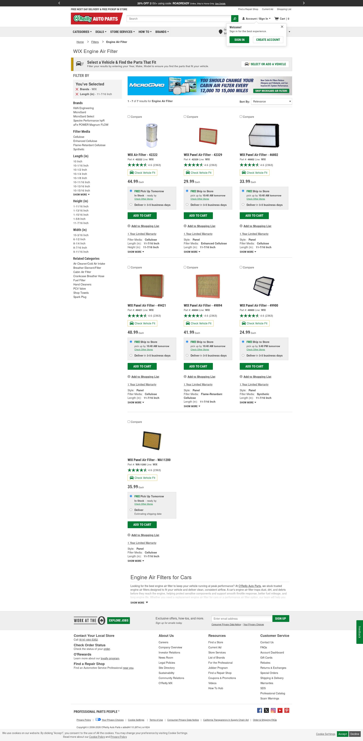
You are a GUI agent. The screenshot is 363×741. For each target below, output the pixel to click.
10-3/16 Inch (80, 235)
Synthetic (78, 149)
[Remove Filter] (77, 89)
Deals (99, 32)
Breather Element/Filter (87, 268)
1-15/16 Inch (80, 214)
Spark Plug (79, 297)
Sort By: (245, 101)
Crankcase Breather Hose (88, 276)
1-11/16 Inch (80, 206)
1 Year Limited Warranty (142, 234)
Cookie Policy (97, 736)
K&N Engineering (83, 108)
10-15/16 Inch (81, 190)
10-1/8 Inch (80, 178)
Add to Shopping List (145, 226)
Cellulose (78, 137)
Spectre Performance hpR (89, 120)
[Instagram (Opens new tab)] (273, 710)
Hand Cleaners (82, 284)
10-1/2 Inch (80, 169)
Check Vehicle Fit (145, 172)
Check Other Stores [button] (143, 198)
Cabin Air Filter (82, 272)
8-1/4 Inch (79, 243)
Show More (135, 251)
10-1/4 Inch (80, 174)
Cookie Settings (325, 734)
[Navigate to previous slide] (59, 3)
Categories (80, 32)
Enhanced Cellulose (85, 141)
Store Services (120, 32)
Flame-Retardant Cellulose (89, 145)
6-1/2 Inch (79, 239)
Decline (355, 734)
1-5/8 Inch (79, 219)
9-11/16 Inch (80, 251)
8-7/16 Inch (80, 247)
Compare (136, 117)
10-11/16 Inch (81, 182)
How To (143, 32)
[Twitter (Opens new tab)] (266, 710)
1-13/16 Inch (80, 210)
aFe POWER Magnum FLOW (90, 124)
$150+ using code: (181, 3)
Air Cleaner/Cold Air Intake (89, 263)
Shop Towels (81, 293)
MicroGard (79, 112)
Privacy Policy (119, 736)
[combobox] (179, 18)
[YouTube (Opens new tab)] (280, 710)
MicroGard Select (83, 116)
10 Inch (77, 161)
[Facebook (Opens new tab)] (259, 710)
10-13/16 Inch (81, 186)
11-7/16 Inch (80, 223)
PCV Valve (79, 288)
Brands (160, 32)
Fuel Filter (79, 280)
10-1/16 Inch (80, 165)
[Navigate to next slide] (303, 3)
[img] (282, 27)
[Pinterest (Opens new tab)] (286, 710)
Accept (342, 734)
